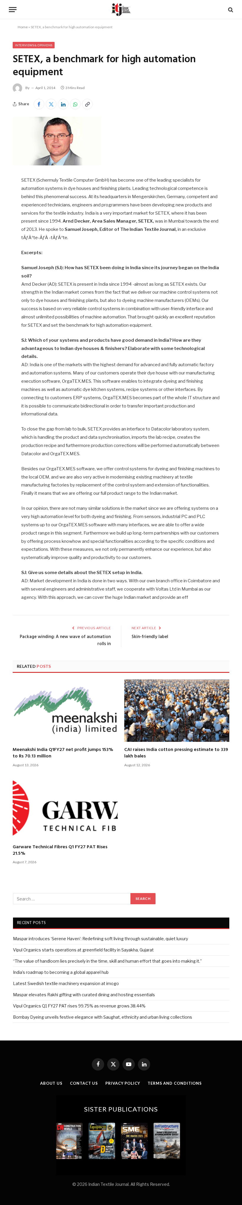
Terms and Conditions (175, 1083)
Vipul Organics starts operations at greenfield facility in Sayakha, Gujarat (83, 949)
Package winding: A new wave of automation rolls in (65, 640)
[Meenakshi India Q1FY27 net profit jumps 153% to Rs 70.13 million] (65, 710)
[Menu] (13, 9)
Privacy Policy (122, 1083)
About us (51, 1083)
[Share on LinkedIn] (63, 104)
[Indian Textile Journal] (121, 9)
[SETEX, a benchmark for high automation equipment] (57, 163)
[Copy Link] (87, 104)
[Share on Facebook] (39, 104)
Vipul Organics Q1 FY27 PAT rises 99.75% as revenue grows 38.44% (79, 1005)
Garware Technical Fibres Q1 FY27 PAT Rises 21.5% (60, 850)
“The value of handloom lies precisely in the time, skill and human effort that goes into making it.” (107, 961)
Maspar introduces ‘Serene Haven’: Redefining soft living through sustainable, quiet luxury (100, 938)
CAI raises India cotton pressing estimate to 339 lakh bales (176, 753)
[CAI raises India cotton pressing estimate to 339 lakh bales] (176, 710)
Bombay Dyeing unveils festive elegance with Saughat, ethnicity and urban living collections (102, 1017)
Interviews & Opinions (33, 45)
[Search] (230, 9)
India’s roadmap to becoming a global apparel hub (61, 972)
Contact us (84, 1083)
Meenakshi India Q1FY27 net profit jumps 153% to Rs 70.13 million (63, 753)
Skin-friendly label (150, 636)
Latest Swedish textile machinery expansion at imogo (66, 983)
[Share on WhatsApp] (75, 104)
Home (23, 27)
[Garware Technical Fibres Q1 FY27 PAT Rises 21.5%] (65, 808)
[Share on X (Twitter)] (51, 104)
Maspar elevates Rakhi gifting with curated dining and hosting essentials (84, 994)
